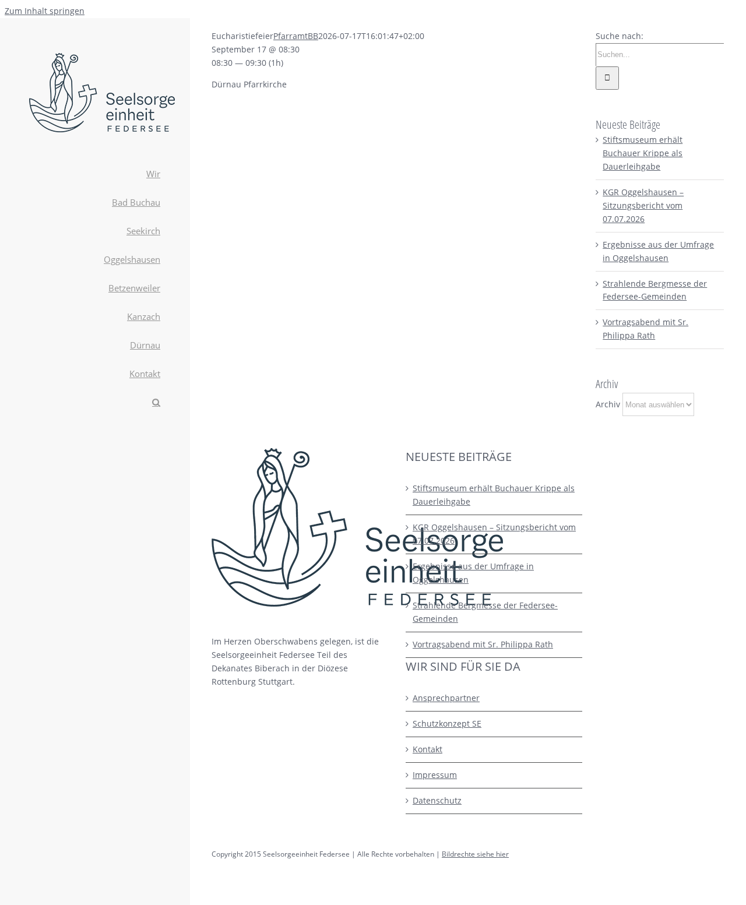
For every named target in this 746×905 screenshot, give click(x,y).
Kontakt (427, 749)
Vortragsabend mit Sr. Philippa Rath (483, 644)
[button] (94, 403)
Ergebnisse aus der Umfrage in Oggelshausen (473, 573)
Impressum (435, 774)
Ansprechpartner (446, 697)
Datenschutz (437, 800)
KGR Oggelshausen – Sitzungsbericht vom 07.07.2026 (643, 205)
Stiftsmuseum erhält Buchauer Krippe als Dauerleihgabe (642, 153)
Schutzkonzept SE (447, 723)
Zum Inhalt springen (45, 10)
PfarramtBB (295, 35)
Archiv (608, 404)
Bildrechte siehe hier (475, 854)
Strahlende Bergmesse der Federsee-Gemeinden (485, 612)
